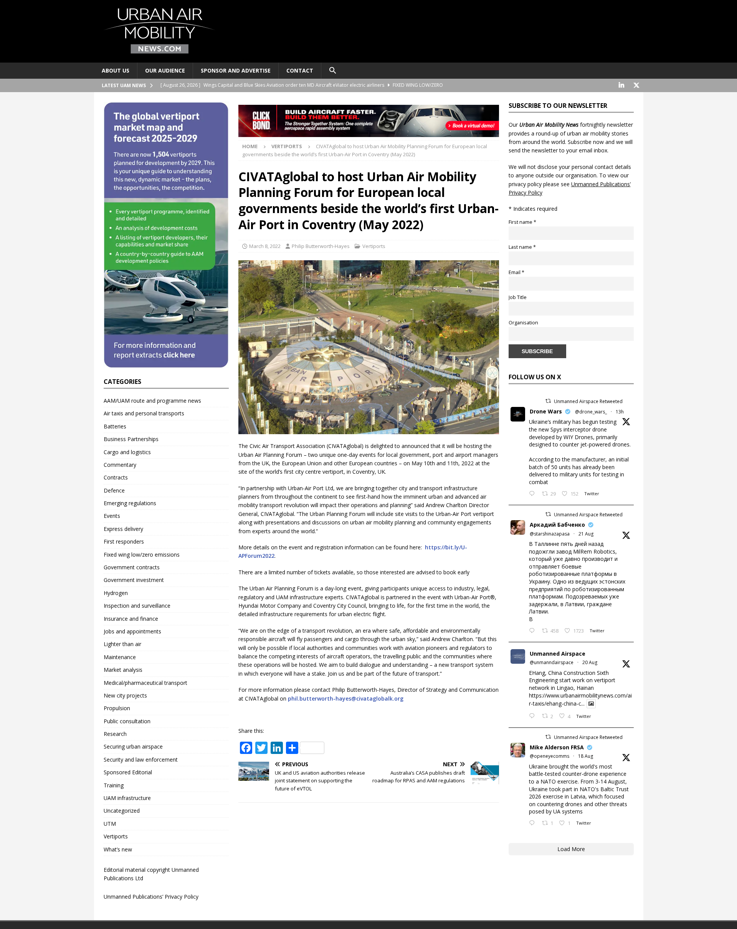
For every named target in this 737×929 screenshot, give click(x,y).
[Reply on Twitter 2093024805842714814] (533, 494)
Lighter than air (122, 644)
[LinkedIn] (621, 85)
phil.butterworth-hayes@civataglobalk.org (345, 698)
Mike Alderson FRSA (557, 747)
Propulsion (117, 708)
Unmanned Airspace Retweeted (588, 401)
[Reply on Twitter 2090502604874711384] (533, 716)
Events (112, 515)
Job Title (518, 297)
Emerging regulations (130, 503)
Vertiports (373, 246)
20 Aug (589, 662)
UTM (110, 823)
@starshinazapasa (550, 534)
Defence (114, 490)
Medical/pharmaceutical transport (145, 682)
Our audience (165, 70)
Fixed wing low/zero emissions (142, 554)
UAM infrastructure (127, 798)
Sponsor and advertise (236, 70)
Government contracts (132, 567)
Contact (299, 70)
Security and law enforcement (141, 759)
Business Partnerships (131, 439)
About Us (115, 70)
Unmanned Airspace (557, 653)
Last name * (522, 247)
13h (620, 411)
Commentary (120, 464)
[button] (332, 71)
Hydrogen (116, 593)
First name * (522, 222)
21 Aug (585, 534)
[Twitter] (636, 85)
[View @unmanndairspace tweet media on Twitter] (591, 703)
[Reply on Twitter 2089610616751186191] (533, 823)
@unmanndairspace (551, 662)
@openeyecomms (549, 756)
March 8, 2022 (265, 246)
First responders (124, 541)
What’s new (118, 849)
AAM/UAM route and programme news (152, 400)
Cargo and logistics (127, 452)
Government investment (134, 580)
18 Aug (585, 756)
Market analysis (123, 669)
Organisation (523, 322)
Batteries (115, 426)
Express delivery (123, 528)
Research (115, 733)
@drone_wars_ (591, 411)
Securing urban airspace (133, 746)
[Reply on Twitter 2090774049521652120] (533, 631)
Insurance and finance (131, 618)
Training (114, 785)
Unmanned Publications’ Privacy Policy (151, 896)
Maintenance (120, 657)
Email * (516, 272)
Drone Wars (546, 411)
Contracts (116, 477)
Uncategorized (122, 810)
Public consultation (127, 721)
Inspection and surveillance (137, 605)
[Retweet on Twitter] (548, 401)
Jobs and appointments (132, 631)
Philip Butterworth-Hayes (321, 246)
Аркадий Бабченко (557, 524)
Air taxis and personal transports (144, 413)
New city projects (125, 695)
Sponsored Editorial (128, 772)
